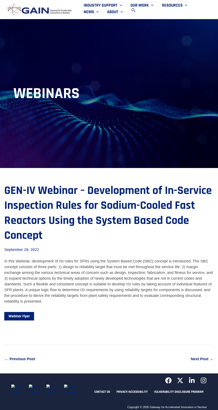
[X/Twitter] (180, 380)
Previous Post (20, 359)
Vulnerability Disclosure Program (179, 392)
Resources (172, 5)
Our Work (140, 5)
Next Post (202, 359)
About (112, 12)
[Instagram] (203, 380)
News (89, 12)
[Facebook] (168, 380)
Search (135, 10)
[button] (120, 5)
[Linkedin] (192, 380)
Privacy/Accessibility (132, 392)
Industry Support (101, 5)
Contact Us (102, 392)
